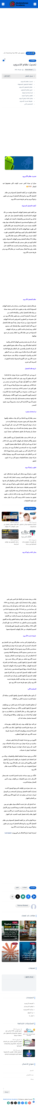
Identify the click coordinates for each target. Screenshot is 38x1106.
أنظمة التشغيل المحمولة (25, 84)
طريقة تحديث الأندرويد (26, 101)
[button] (28, 896)
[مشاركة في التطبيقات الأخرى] (12, 896)
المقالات (32, 60)
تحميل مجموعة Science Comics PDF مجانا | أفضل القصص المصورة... (28, 934)
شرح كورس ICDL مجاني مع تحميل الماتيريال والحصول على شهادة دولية (12, 1033)
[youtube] (29, 1103)
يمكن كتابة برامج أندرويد (26, 98)
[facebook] (22, 1103)
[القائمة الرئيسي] (35, 4)
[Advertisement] (19, 30)
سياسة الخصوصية (28, 1009)
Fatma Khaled (29, 69)
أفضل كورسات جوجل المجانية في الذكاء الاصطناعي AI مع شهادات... (28, 956)
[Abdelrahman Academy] (19, 4)
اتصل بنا (31, 1015)
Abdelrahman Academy (10, 1099)
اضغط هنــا (8, 833)
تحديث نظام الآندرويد (27, 81)
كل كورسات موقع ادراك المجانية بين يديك (29, 543)
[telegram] (26, 1103)
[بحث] (3, 4)
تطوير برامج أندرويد (27, 95)
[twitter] (15, 1103)
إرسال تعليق (29, 977)
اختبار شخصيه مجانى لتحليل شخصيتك (27, 526)
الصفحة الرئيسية (28, 1003)
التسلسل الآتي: (28, 104)
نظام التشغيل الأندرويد (26, 87)
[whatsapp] (8, 1103)
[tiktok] (12, 1103)
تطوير (17, 887)
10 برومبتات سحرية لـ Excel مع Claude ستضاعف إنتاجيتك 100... (10, 935)
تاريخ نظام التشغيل (27, 90)
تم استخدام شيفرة (27, 93)
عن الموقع (30, 1012)
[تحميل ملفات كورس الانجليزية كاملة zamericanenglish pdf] (29, 1053)
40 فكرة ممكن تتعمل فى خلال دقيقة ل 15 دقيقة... (11, 526)
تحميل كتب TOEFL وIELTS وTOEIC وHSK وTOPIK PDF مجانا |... (13, 53)
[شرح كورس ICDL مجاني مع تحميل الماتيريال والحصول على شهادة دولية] (29, 1032)
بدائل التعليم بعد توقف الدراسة (12, 543)
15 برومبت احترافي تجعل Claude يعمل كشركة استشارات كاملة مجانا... (10, 955)
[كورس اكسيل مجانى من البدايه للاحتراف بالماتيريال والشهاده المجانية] (29, 1043)
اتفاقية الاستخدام (28, 1006)
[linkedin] (19, 1103)
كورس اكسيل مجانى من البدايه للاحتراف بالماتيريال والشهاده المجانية (12, 1044)
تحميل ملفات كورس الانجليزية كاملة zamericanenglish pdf (13, 1053)
